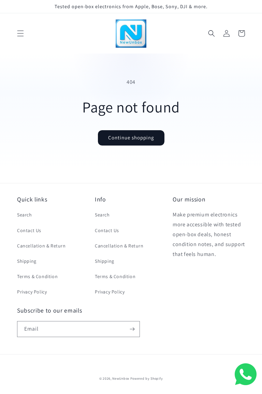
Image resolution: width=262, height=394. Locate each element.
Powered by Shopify (146, 378)
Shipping (27, 261)
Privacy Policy (32, 292)
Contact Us (29, 230)
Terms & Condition (37, 276)
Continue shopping (131, 137)
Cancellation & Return (41, 246)
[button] (20, 33)
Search (24, 215)
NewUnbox (120, 378)
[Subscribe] (132, 329)
